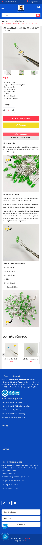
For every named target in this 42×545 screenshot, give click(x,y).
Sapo (25, 541)
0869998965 (12, 2)
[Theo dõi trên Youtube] (15, 503)
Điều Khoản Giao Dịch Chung (11, 410)
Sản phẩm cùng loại (15, 336)
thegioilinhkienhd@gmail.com (19, 477)
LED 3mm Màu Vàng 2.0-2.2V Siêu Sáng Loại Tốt (30, 359)
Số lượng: (6, 104)
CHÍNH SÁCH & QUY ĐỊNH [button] (12, 399)
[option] (9, 73)
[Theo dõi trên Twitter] (4, 503)
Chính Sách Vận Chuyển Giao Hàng (13, 414)
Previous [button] (5, 72)
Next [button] (36, 72)
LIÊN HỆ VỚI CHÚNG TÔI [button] (12, 462)
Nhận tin (20, 524)
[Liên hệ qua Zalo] (5, 526)
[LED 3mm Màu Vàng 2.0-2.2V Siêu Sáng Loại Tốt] (30, 350)
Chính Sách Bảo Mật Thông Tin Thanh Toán (16, 406)
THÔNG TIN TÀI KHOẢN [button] (11, 376)
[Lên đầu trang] (38, 535)
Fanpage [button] (5, 449)
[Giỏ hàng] (37, 9)
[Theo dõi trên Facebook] (9, 503)
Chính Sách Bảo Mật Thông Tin (12, 402)
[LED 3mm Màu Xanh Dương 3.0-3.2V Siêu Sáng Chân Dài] (11, 350)
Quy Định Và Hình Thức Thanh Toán (13, 418)
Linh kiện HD (28, 538)
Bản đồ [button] (5, 426)
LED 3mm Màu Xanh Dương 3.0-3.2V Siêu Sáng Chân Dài (11, 359)
